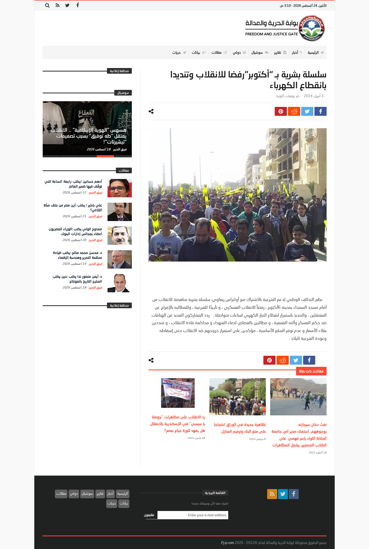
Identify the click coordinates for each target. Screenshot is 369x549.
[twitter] (307, 111)
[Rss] (57, 6)
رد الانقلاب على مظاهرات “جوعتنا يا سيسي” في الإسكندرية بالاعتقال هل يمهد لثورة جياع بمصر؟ (177, 424)
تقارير (100, 493)
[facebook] (320, 111)
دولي (74, 493)
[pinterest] (281, 111)
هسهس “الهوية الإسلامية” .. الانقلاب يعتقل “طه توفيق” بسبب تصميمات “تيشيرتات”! (88, 136)
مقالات (61, 493)
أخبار (110, 493)
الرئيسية (122, 493)
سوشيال (87, 493)
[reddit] (294, 111)
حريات (112, 503)
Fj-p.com (227, 542)
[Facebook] (77, 6)
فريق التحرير (119, 149)
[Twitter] (67, 6)
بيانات (124, 503)
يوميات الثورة (285, 96)
